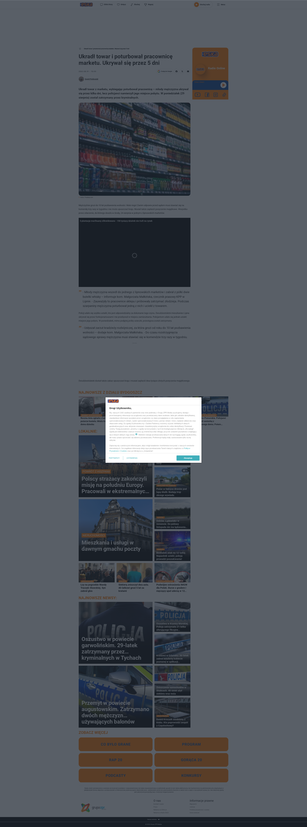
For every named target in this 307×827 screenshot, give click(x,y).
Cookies (123, 451)
